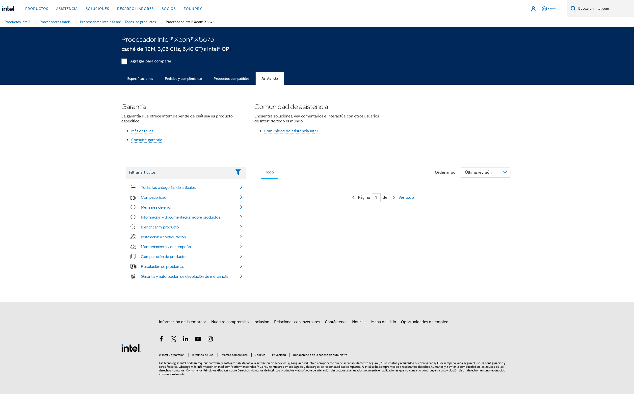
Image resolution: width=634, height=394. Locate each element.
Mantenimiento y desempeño (166, 246)
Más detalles (142, 131)
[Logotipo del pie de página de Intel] (131, 347)
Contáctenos (336, 321)
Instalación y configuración (163, 236)
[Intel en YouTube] (198, 339)
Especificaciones (140, 78)
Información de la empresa (182, 321)
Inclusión (261, 321)
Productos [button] (36, 8)
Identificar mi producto (160, 227)
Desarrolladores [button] (135, 8)
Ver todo (406, 197)
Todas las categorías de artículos (168, 187)
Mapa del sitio (383, 321)
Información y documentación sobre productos (180, 217)
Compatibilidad (153, 197)
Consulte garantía (146, 140)
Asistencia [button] (67, 8)
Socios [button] (169, 8)
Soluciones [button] (97, 8)
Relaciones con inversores (297, 321)
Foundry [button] (193, 8)
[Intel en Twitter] (173, 339)
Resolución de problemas (162, 266)
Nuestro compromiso (230, 321)
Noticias (359, 321)
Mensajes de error (156, 207)
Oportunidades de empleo (424, 321)
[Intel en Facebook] (161, 339)
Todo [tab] (269, 172)
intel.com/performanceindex (237, 366)
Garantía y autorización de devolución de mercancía (184, 276)
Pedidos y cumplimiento (183, 78)
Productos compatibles (232, 78)
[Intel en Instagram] (210, 339)
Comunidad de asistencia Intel (291, 131)
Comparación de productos (164, 256)
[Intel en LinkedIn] (186, 339)
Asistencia (270, 78)
